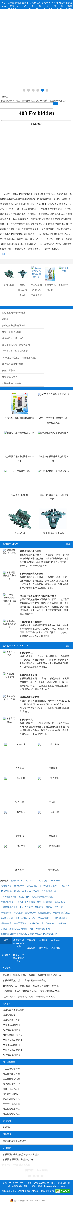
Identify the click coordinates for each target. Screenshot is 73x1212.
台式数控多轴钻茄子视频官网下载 (53, 458)
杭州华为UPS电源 (30, 891)
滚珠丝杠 (58, 907)
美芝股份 (19, 836)
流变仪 (49, 907)
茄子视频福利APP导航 (12, 364)
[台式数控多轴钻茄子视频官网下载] (53, 442)
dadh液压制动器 (8, 896)
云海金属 (19, 768)
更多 (68, 544)
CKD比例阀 (21, 918)
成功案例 (31, 947)
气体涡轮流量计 (8, 902)
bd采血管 (18, 912)
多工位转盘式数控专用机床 (15, 351)
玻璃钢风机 (34, 923)
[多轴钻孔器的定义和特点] (9, 580)
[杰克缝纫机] (53, 855)
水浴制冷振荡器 (44, 902)
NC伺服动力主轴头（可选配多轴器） (19, 357)
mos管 (32, 918)
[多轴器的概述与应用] (9, 703)
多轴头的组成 (26, 719)
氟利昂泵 (39, 907)
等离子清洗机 (20, 923)
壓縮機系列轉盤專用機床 (13, 312)
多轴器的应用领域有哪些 (31, 622)
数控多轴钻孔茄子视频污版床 (16, 345)
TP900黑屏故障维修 (10, 891)
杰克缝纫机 (53, 870)
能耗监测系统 (44, 912)
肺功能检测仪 (61, 918)
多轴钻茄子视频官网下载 (13, 325)
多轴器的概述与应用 (29, 697)
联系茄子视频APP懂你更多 (18, 958)
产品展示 (31, 940)
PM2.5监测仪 (26, 907)
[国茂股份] (53, 753)
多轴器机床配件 (9, 377)
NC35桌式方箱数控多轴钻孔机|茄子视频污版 (53, 420)
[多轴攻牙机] (64, 274)
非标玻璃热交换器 (9, 907)
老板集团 (53, 836)
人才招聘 (55, 947)
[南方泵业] (53, 787)
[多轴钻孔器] (9, 274)
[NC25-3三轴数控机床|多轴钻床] (19, 403)
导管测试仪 (6, 912)
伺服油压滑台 (8, 370)
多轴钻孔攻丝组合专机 (12, 338)
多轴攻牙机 (64, 284)
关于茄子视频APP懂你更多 (18, 943)
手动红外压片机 (49, 891)
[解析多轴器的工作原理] (9, 557)
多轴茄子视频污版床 (11, 332)
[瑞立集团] (19, 787)
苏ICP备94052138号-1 (30, 1191)
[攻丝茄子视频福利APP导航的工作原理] (9, 602)
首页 (6, 940)
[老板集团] (53, 821)
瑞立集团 (19, 802)
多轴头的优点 (26, 652)
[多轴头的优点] (9, 659)
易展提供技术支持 (10, 1191)
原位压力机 (19, 886)
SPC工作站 (32, 886)
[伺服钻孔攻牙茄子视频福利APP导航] (19, 442)
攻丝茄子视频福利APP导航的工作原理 (38, 596)
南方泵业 (53, 802)
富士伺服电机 (48, 923)
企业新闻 (43, 940)
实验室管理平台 (45, 918)
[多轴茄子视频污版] (50, 274)
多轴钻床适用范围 (28, 675)
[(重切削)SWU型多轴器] (22, 274)
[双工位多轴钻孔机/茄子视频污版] (36, 274)
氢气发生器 (6, 886)
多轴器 (5, 319)
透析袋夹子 (6, 923)
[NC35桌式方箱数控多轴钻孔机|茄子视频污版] (53, 403)
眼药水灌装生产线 (19, 880)
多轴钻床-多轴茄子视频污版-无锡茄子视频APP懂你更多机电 (29, 934)
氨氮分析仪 (59, 902)
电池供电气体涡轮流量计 (43, 896)
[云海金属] (19, 753)
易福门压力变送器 (26, 902)
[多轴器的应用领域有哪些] (9, 628)
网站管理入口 (47, 1191)
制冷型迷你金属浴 (48, 886)
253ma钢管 (54, 880)
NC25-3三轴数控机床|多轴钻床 (19, 418)
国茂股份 (53, 768)
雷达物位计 (30, 912)
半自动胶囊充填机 (61, 912)
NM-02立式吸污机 (38, 880)
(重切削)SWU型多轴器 (23, 290)
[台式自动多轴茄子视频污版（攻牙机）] (53, 480)
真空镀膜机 (62, 923)
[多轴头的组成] (9, 726)
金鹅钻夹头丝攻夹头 (11, 383)
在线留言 (6, 955)
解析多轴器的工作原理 (30, 551)
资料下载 (43, 947)
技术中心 (55, 940)
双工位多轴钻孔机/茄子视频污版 (36, 290)
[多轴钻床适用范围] (9, 681)
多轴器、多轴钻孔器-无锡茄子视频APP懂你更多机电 (25, 929)
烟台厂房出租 (7, 918)
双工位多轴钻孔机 (19, 495)
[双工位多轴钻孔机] (19, 480)
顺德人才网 (24, 896)
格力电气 (19, 870)
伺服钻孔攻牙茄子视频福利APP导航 (19, 458)
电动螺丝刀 (64, 886)
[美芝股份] (19, 821)
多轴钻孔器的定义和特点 (31, 573)
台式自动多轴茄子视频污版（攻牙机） (53, 497)
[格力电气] (19, 855)
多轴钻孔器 (9, 284)
